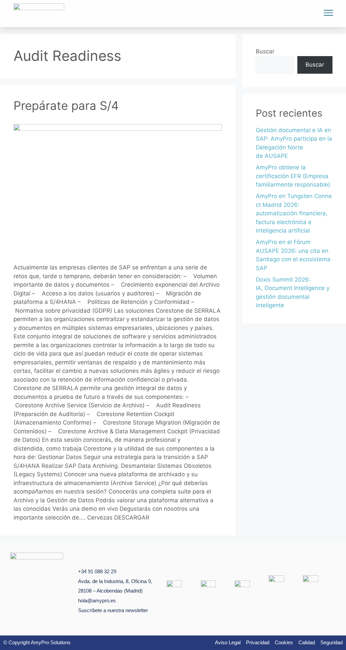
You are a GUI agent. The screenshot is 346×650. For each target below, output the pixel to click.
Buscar (265, 51)
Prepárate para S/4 (66, 105)
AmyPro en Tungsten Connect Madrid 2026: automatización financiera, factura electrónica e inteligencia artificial (294, 213)
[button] (328, 13)
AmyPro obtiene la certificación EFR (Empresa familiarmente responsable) (293, 176)
